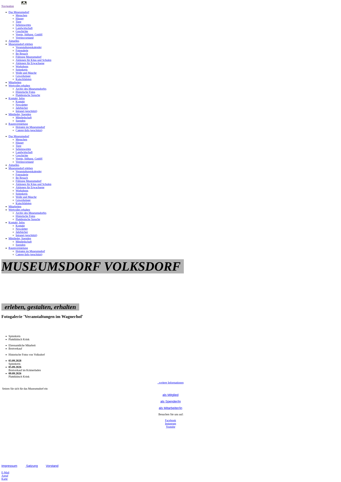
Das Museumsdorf (19, 12)
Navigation (7, 6)
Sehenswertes (23, 24)
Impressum (9, 466)
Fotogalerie (22, 50)
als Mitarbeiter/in (170, 408)
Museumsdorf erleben (21, 44)
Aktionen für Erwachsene (30, 63)
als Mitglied (170, 395)
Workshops (22, 66)
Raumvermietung (18, 123)
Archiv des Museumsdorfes (31, 88)
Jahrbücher (22, 107)
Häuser (20, 18)
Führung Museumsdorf (28, 56)
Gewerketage (23, 75)
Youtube (170, 426)
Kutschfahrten (23, 79)
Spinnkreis (22, 69)
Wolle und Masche (26, 72)
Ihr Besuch (22, 53)
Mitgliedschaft (24, 117)
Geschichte (22, 31)
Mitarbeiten (15, 82)
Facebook (170, 420)
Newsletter (22, 104)
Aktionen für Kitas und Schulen (33, 60)
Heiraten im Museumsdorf (30, 127)
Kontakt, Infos (17, 98)
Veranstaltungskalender (29, 47)
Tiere (18, 21)
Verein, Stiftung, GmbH (29, 34)
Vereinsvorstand (25, 37)
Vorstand (52, 466)
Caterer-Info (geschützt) (29, 130)
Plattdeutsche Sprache (28, 95)
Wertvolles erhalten (19, 85)
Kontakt (20, 101)
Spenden (20, 120)
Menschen (21, 15)
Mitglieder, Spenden (20, 114)
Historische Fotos (25, 91)
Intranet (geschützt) (26, 111)
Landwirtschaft (24, 28)
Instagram (170, 423)
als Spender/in (170, 401)
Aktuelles (14, 40)
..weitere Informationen (171, 382)
